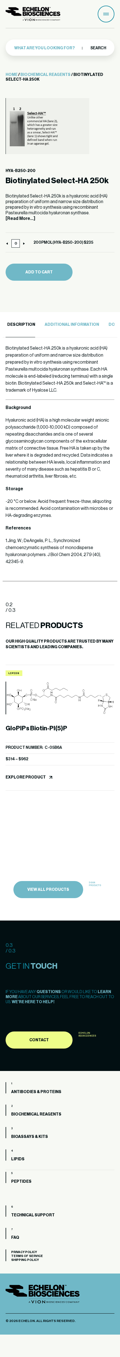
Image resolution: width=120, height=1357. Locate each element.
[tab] (20, 324)
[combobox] (50, 48)
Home (12, 75)
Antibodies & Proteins (36, 1092)
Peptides (21, 1182)
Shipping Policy (25, 1259)
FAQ (15, 1238)
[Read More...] (20, 218)
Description (21, 325)
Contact (39, 1040)
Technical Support (33, 1215)
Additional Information (72, 325)
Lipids (18, 1159)
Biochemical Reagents (45, 75)
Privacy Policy (24, 1252)
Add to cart (39, 272)
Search (98, 48)
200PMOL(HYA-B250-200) (58, 243)
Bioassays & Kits (29, 1137)
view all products (48, 890)
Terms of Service (27, 1256)
